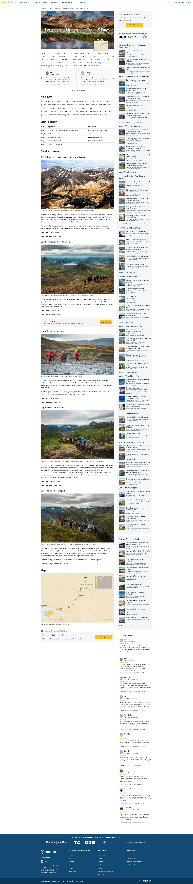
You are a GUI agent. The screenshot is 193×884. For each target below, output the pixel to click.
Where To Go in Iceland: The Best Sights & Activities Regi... (137, 248)
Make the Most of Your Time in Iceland (132, 224)
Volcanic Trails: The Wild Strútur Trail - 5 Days (138, 68)
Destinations (24, 2)
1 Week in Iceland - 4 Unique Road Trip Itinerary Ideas (137, 199)
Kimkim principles (103, 865)
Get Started (105, 322)
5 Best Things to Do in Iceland (136, 239)
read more (66, 81)
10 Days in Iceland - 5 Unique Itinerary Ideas (135, 207)
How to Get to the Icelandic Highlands (135, 560)
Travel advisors (102, 875)
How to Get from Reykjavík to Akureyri (136, 593)
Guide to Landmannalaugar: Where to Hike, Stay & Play (138, 339)
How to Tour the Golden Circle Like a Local (138, 306)
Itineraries (36, 2)
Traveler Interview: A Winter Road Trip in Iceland (137, 380)
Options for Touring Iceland (135, 264)
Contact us (101, 858)
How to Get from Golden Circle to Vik (138, 551)
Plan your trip (179, 2)
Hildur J (52, 631)
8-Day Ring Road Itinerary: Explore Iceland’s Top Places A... (137, 139)
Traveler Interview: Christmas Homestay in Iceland (136, 397)
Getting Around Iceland (126, 626)
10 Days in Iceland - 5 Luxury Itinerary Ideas (135, 517)
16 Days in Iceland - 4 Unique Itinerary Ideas (135, 525)
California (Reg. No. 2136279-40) (49, 869)
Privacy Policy (78, 881)
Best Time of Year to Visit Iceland (137, 231)
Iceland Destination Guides (128, 372)
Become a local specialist (105, 871)
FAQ (128, 855)
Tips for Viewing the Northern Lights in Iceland (138, 281)
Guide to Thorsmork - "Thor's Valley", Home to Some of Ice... (138, 347)
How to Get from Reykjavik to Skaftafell (136, 610)
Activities (54, 2)
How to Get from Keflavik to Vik (136, 617)
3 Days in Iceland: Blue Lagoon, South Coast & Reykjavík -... (138, 156)
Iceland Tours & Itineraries (128, 172)
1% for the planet (132, 865)
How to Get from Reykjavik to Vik (137, 576)
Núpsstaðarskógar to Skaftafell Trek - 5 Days (138, 60)
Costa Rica (72, 871)
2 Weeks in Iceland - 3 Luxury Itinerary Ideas (135, 509)
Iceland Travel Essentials (127, 273)
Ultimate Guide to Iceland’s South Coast (137, 364)
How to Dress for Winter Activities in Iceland (138, 492)
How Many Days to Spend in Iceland (138, 182)
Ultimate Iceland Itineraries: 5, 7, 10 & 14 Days (138, 426)
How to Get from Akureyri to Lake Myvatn (137, 568)
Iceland (43, 8)
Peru (70, 865)
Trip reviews (81, 2)
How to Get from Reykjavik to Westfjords (136, 601)
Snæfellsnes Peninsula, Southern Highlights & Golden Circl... (136, 164)
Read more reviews (77, 90)
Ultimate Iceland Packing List (135, 500)
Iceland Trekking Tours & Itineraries (131, 122)
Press (100, 868)
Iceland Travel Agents (133, 434)
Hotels (45, 2)
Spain (71, 868)
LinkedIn (46, 861)
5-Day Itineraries (54, 8)
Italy (70, 858)
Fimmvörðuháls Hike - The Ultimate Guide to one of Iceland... (137, 97)
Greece (71, 855)
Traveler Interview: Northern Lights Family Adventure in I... (138, 405)
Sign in (189, 2)
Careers (100, 861)
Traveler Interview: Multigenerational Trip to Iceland (137, 389)
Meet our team (102, 855)
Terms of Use (67, 881)
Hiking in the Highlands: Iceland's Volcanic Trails (136, 89)
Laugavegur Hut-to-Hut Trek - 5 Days (136, 52)
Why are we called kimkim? (135, 861)
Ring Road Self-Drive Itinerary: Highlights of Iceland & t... (136, 147)
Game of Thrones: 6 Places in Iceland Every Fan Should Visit (138, 471)
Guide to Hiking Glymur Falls (135, 288)
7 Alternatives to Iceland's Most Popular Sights (136, 314)
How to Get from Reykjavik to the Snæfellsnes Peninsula (137, 543)
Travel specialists (67, 2)
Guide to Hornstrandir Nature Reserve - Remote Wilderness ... (136, 356)
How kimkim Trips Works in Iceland (137, 256)
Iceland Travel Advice (126, 322)
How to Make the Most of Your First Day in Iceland (138, 297)
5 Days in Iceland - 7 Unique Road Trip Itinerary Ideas (137, 191)
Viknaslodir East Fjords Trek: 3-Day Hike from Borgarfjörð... (137, 114)
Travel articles (131, 858)
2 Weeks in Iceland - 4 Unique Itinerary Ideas (135, 216)
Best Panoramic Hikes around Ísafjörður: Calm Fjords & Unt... (136, 81)
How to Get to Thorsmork (134, 584)
